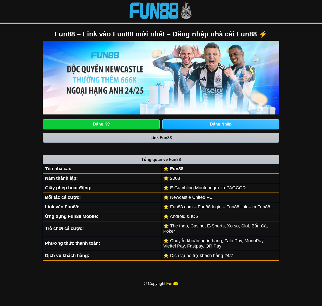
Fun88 (172, 283)
